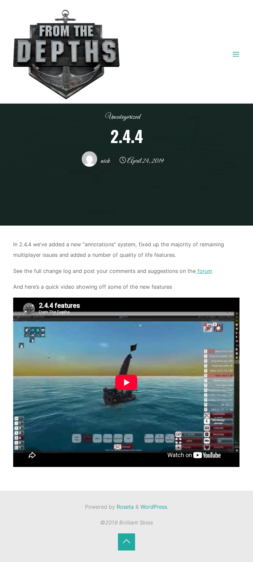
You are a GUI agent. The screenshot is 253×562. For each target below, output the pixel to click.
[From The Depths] (66, 54)
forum (204, 270)
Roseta (124, 506)
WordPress (153, 506)
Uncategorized (122, 117)
